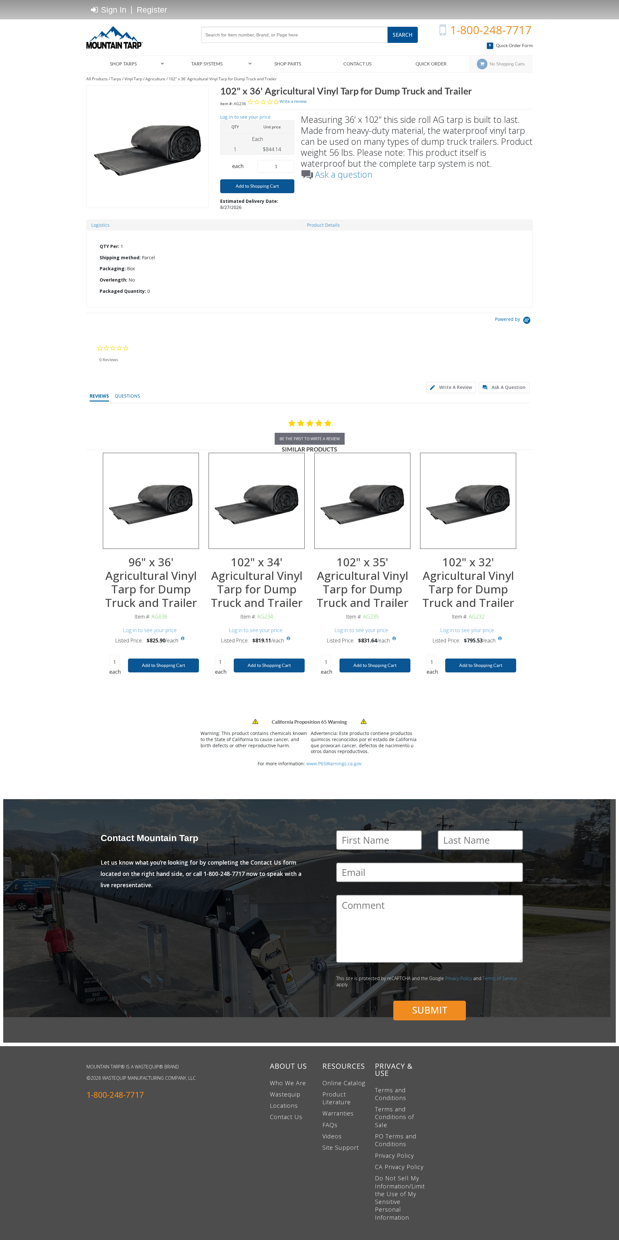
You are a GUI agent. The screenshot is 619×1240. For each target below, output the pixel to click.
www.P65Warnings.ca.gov (333, 763)
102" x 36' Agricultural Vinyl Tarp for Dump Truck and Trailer (223, 79)
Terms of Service (500, 978)
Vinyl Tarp (133, 79)
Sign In (112, 9)
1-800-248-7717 (491, 29)
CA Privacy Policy (399, 1167)
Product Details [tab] (323, 225)
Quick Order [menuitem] (431, 63)
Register (152, 9)
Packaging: (113, 268)
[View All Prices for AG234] (288, 638)
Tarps (116, 79)
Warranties (338, 1113)
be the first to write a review (310, 438)
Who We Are (288, 1083)
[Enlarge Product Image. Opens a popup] (190, 540)
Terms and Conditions (390, 1094)
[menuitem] (126, 64)
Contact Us (286, 1117)
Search (403, 34)
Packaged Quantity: (123, 291)
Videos (332, 1136)
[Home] (117, 37)
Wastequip (285, 1094)
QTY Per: (109, 246)
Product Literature (336, 1098)
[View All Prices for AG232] (500, 638)
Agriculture (155, 79)
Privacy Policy (458, 978)
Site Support (340, 1147)
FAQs (330, 1125)
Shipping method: (120, 257)
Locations (284, 1105)
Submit (429, 1010)
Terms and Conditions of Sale (394, 1117)
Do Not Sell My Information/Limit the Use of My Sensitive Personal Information (400, 1197)
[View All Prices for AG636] (182, 638)
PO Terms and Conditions (396, 1140)
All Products (97, 79)
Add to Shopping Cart (257, 186)
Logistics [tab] (100, 225)
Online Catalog (343, 1083)
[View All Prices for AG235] (394, 638)
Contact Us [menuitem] (357, 63)
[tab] (309, 269)
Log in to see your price (245, 117)
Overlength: (113, 280)
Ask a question (343, 174)
